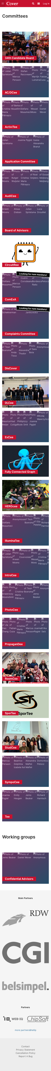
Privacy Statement (25, 1049)
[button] (2, 3)
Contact (25, 1046)
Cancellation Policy (25, 1053)
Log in (46, 3)
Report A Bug (26, 1056)
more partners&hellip (25, 1030)
